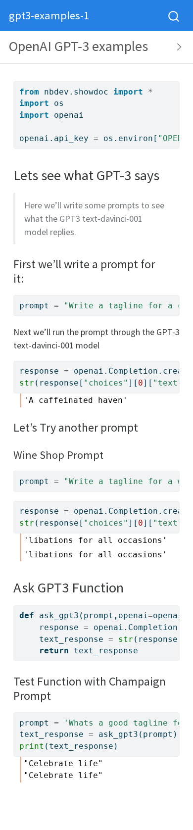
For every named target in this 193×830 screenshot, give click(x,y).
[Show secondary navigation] (176, 47)
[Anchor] (30, 277)
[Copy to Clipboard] (174, 84)
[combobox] (174, 15)
